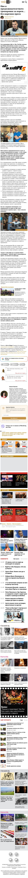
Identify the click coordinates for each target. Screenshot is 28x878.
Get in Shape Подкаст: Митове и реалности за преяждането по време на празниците (20, 518)
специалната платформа (7, 347)
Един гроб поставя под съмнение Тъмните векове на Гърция (20, 652)
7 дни (21, 720)
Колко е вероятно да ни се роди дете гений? (20, 683)
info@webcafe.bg (11, 865)
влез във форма (9, 434)
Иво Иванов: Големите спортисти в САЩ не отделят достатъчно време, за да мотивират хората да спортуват (20, 450)
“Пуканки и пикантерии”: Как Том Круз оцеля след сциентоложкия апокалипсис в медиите (13, 711)
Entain (15, 353)
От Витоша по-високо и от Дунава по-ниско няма (15, 377)
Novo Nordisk (9, 353)
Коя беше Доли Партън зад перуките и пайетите (7, 683)
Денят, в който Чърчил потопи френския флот (6, 651)
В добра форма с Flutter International (20, 289)
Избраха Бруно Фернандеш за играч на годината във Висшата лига (15, 578)
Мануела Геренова (9, 16)
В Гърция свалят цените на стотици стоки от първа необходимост (20, 540)
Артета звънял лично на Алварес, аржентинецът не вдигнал (15, 604)
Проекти (3, 287)
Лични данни (14, 867)
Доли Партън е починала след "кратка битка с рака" (7, 540)
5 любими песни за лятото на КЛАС (19, 500)
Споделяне (6, 364)
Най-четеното (24, 559)
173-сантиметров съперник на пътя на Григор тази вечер (16, 583)
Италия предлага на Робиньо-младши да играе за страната (14, 599)
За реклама (20, 867)
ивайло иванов (5, 432)
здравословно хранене (15, 432)
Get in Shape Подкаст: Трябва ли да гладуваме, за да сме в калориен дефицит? (7, 518)
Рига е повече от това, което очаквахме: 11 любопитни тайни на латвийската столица (6, 501)
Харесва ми (15, 364)
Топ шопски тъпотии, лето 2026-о (15, 369)
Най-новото (16, 559)
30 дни (25, 720)
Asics (4, 353)
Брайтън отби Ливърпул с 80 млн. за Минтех (15, 567)
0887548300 (18, 865)
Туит (23, 364)
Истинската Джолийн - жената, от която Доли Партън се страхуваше (7, 484)
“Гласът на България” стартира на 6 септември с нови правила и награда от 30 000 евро (16, 609)
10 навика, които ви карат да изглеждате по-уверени (20, 484)
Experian (19, 353)
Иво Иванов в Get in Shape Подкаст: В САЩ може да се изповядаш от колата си (7, 450)
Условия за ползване (6, 867)
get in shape (17, 434)
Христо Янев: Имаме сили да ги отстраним (15, 572)
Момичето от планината (20, 668)
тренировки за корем (7, 435)
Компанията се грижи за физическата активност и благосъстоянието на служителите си (20, 293)
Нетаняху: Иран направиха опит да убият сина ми (19, 554)
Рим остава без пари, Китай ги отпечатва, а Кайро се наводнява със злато (7, 638)
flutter (22, 434)
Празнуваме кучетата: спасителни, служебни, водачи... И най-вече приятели (6, 670)
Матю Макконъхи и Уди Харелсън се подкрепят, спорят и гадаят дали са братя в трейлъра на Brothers (16, 593)
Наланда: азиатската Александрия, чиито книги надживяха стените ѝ (20, 638)
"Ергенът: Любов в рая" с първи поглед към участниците (7, 554)
